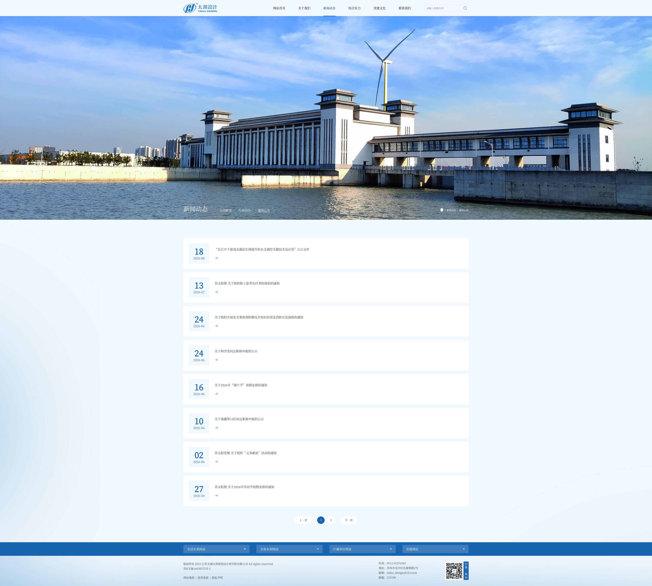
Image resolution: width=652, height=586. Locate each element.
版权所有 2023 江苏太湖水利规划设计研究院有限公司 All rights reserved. (228, 564)
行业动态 (245, 210)
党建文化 (380, 8)
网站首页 (279, 8)
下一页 (349, 520)
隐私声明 (217, 577)
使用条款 (203, 577)
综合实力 (354, 8)
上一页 (303, 520)
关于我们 (304, 8)
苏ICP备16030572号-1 (197, 569)
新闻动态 (329, 8)
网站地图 (188, 577)
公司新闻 (225, 210)
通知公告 (264, 210)
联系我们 (405, 8)
